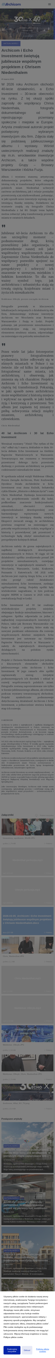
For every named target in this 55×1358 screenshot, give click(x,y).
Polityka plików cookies (42, 1350)
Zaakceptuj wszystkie (12, 1350)
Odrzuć (27, 1350)
